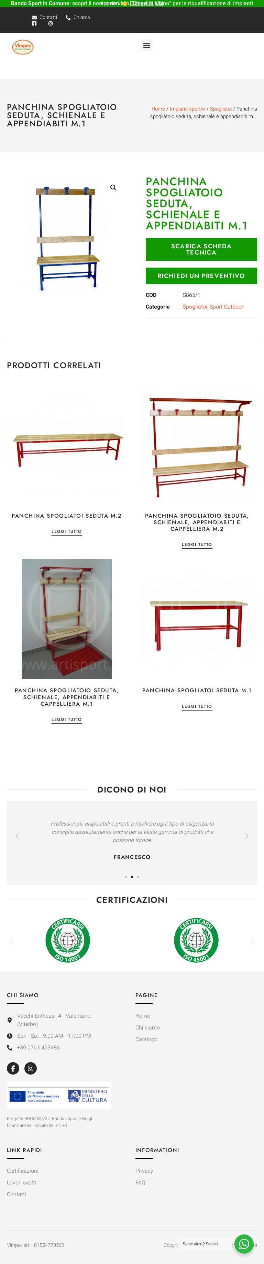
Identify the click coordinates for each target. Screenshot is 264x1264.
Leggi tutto (67, 532)
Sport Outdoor (226, 307)
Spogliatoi (221, 109)
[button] (146, 45)
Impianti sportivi (187, 109)
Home (158, 109)
